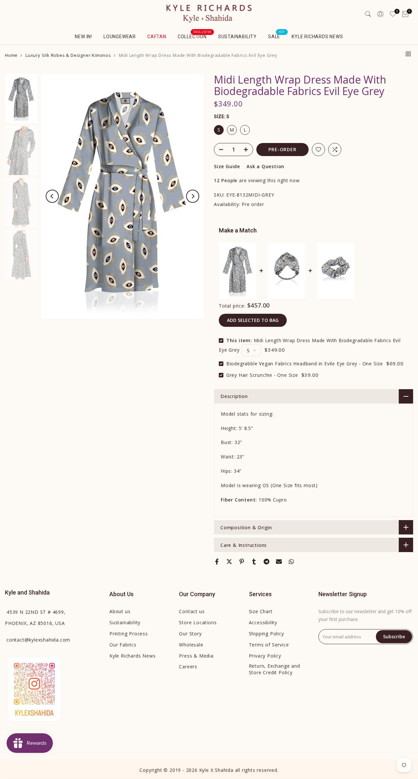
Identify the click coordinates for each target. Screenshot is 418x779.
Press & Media (196, 656)
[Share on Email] (279, 561)
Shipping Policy (266, 633)
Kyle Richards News (317, 36)
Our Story (190, 633)
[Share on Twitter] (229, 561)
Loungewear (120, 36)
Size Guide (227, 166)
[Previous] (52, 196)
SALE (276, 36)
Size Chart (261, 611)
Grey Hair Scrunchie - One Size (262, 375)
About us (119, 611)
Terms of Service (269, 645)
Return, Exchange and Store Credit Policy (274, 669)
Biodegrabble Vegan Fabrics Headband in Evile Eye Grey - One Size (304, 363)
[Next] (192, 196)
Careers (188, 666)
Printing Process (128, 633)
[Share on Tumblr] (254, 561)
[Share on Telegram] (266, 561)
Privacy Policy (265, 656)
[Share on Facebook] (217, 561)
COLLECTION (195, 36)
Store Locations (198, 622)
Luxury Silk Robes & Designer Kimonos (68, 55)
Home (11, 55)
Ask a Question (265, 166)
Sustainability (237, 36)
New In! (83, 36)
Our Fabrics (123, 645)
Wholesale (191, 645)
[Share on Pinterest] (242, 561)
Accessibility (263, 622)
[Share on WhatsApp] (291, 561)
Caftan (156, 36)
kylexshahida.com (38, 640)
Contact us (191, 611)
